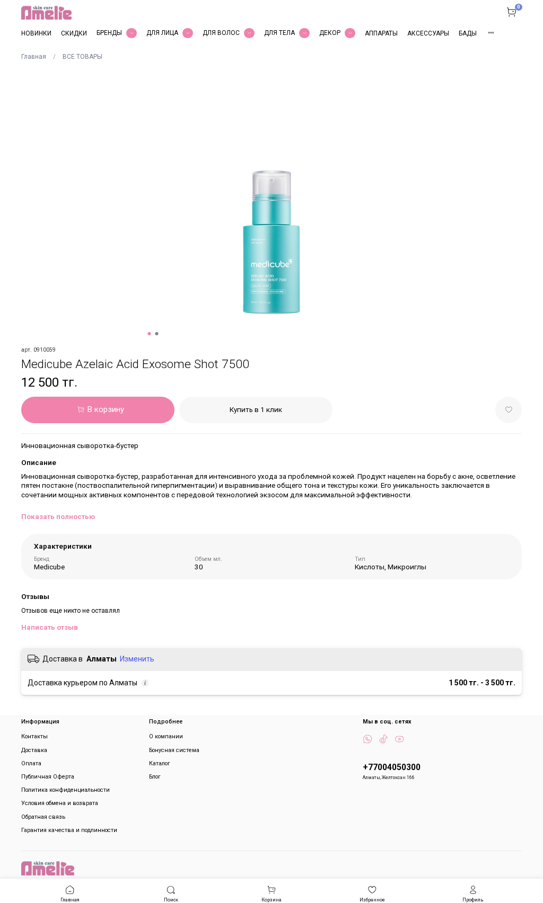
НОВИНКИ (36, 33)
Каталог (159, 763)
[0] (511, 11)
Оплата (31, 763)
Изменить (137, 659)
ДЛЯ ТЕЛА (279, 33)
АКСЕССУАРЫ (428, 33)
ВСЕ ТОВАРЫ (82, 56)
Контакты (34, 736)
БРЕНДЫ (109, 33)
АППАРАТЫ (381, 33)
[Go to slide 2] (157, 333)
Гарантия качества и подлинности (69, 830)
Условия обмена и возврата (59, 803)
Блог (155, 776)
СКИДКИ (74, 33)
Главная (33, 56)
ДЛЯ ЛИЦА (162, 33)
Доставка (34, 750)
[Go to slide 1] (149, 333)
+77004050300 (392, 767)
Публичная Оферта (47, 776)
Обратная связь (43, 816)
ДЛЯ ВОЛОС (221, 33)
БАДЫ (468, 33)
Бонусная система (174, 750)
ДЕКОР (329, 33)
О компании (166, 736)
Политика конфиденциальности (65, 789)
